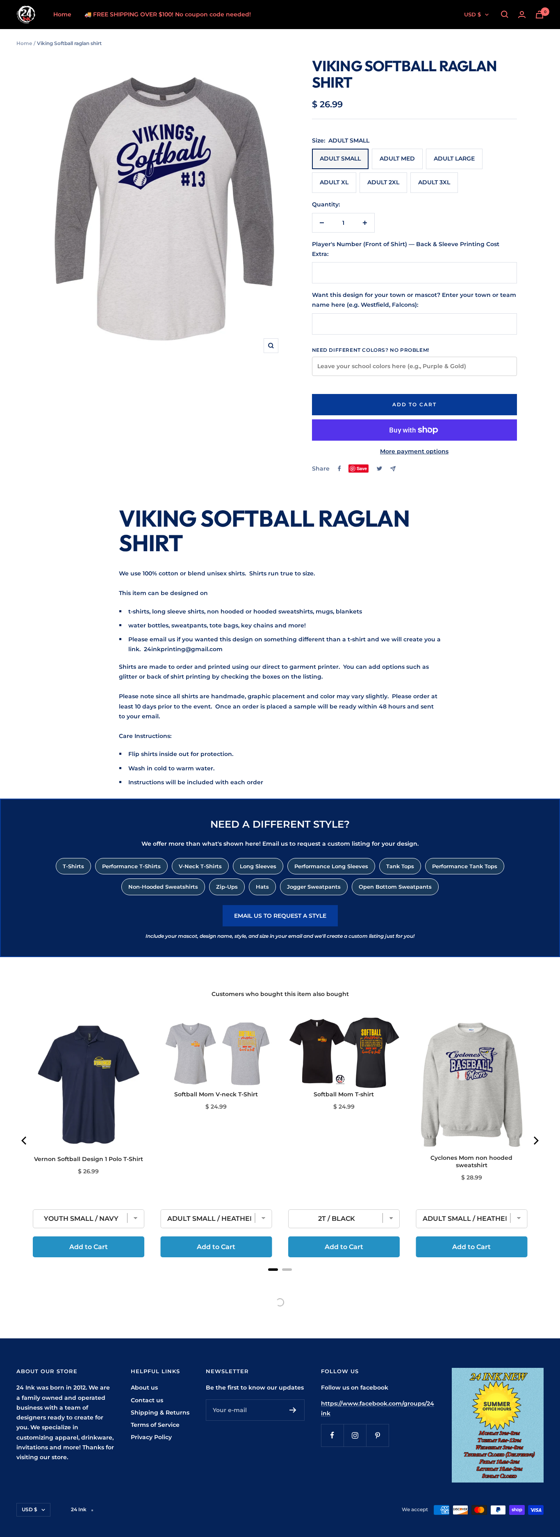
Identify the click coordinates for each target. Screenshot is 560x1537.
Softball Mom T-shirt (344, 1094)
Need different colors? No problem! (370, 350)
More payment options (414, 451)
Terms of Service (155, 1424)
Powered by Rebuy (280, 1280)
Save (362, 468)
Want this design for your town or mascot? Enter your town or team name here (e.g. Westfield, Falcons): (414, 299)
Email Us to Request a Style (280, 915)
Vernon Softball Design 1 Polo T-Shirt (88, 1159)
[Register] (292, 1410)
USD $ (472, 14)
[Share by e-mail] (393, 468)
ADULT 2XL (383, 182)
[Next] (535, 1140)
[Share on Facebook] (339, 468)
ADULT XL (334, 182)
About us (144, 1387)
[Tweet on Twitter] (379, 468)
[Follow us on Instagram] (355, 1435)
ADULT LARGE (454, 158)
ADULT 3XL (434, 182)
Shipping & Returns (160, 1412)
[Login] (522, 14)
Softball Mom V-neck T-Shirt (216, 1094)
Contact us (147, 1400)
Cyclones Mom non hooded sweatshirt (471, 1161)
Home (62, 14)
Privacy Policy (151, 1437)
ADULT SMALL (340, 158)
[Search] (504, 14)
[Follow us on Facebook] (332, 1435)
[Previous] (24, 1140)
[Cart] (539, 14)
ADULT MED (397, 158)
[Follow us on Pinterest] (377, 1435)
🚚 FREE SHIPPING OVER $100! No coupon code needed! (167, 14)
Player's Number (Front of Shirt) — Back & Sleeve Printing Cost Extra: (405, 249)
